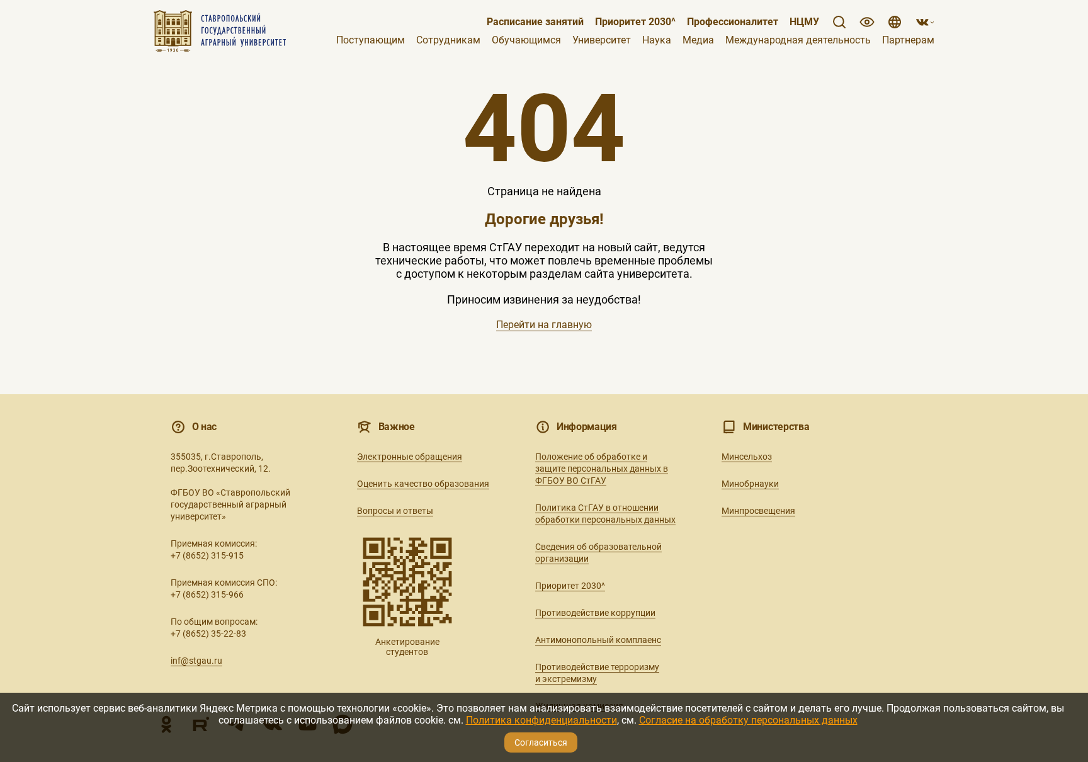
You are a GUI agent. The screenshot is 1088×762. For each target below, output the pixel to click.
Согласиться (540, 742)
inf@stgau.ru (196, 661)
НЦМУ (804, 22)
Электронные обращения (409, 457)
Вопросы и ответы (395, 511)
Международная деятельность (798, 40)
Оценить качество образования (423, 484)
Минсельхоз (747, 457)
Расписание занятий (535, 22)
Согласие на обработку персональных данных (748, 720)
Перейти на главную (544, 325)
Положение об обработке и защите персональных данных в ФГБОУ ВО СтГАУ (601, 469)
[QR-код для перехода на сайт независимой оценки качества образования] (407, 582)
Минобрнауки (750, 484)
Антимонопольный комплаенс (598, 640)
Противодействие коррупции (595, 613)
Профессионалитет (732, 22)
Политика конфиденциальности (541, 720)
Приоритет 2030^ (635, 22)
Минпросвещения (758, 511)
